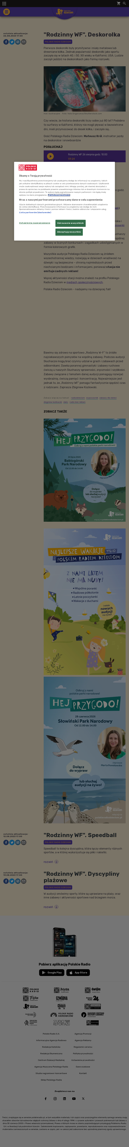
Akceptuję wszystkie (69, 232)
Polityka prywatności (59, 195)
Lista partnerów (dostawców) (35, 212)
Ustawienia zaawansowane (34, 223)
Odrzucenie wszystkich (70, 223)
